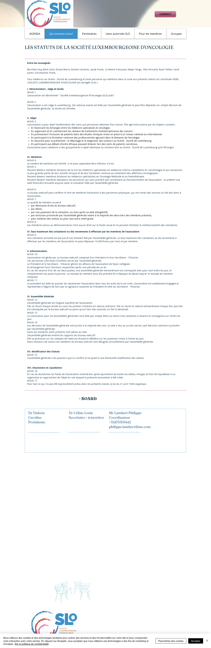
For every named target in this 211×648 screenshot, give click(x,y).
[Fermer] (207, 640)
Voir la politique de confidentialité (32, 644)
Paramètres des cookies (170, 641)
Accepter (195, 641)
